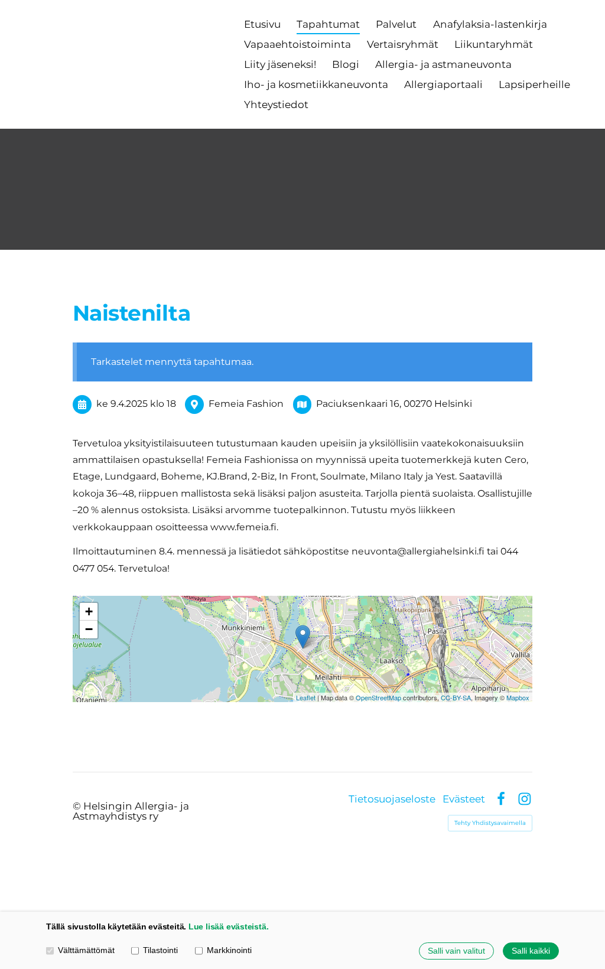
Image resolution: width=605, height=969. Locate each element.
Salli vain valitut (456, 950)
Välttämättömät (86, 950)
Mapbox (517, 697)
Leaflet (305, 697)
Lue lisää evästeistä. (228, 926)
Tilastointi (160, 950)
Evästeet (464, 799)
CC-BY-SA (456, 697)
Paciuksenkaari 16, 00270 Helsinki (394, 403)
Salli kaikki (531, 950)
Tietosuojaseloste (392, 799)
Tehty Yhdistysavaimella (490, 823)
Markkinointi (229, 950)
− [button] (89, 629)
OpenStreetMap (378, 697)
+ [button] (89, 611)
